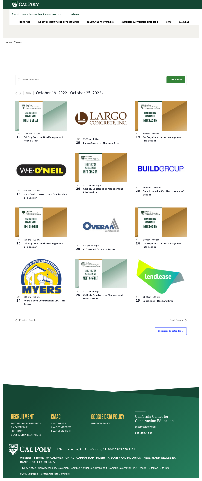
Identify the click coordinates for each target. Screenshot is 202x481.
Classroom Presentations (26, 435)
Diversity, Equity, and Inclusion (118, 457)
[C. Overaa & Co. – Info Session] (101, 224)
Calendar (184, 22)
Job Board (17, 431)
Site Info (164, 468)
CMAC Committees (61, 427)
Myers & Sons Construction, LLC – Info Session (44, 302)
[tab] (29, 417)
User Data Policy (100, 423)
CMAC (168, 22)
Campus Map (85, 457)
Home (9, 42)
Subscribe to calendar (169, 331)
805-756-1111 (126, 449)
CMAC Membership (61, 431)
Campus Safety (31, 462)
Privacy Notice (28, 468)
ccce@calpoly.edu (145, 427)
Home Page (24, 22)
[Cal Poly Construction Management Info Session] (161, 116)
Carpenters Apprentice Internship (139, 22)
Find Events (176, 79)
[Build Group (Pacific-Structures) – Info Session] (161, 168)
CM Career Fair (19, 427)
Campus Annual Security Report (89, 468)
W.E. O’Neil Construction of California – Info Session (45, 196)
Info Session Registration (26, 423)
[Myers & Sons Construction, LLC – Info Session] (41, 276)
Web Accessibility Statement (53, 468)
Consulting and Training (100, 22)
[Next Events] (20, 93)
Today (28, 93)
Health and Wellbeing (159, 457)
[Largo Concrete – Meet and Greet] (101, 118)
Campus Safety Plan (119, 468)
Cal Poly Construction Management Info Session (163, 138)
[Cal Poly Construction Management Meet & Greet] (41, 116)
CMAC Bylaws (58, 423)
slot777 (49, 462)
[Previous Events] (16, 93)
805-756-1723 (144, 433)
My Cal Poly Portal (60, 457)
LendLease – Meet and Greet (159, 301)
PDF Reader (140, 468)
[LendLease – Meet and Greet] (161, 276)
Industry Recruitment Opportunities (58, 22)
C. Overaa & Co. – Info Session (99, 249)
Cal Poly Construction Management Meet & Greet (43, 138)
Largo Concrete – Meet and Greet (101, 143)
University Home (32, 457)
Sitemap (153, 468)
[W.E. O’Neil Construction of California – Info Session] (41, 170)
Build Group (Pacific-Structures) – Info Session (164, 192)
